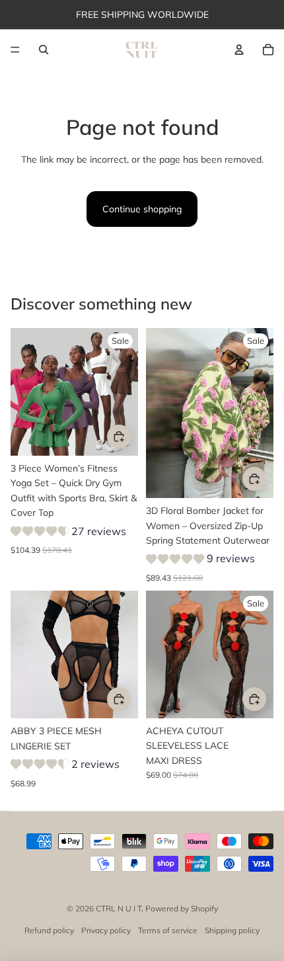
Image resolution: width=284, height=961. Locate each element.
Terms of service (167, 930)
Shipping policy (232, 930)
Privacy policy (106, 930)
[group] (68, 532)
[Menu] (15, 49)
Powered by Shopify (181, 908)
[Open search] (43, 49)
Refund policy (49, 930)
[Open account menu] (239, 49)
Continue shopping (142, 209)
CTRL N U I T (118, 908)
